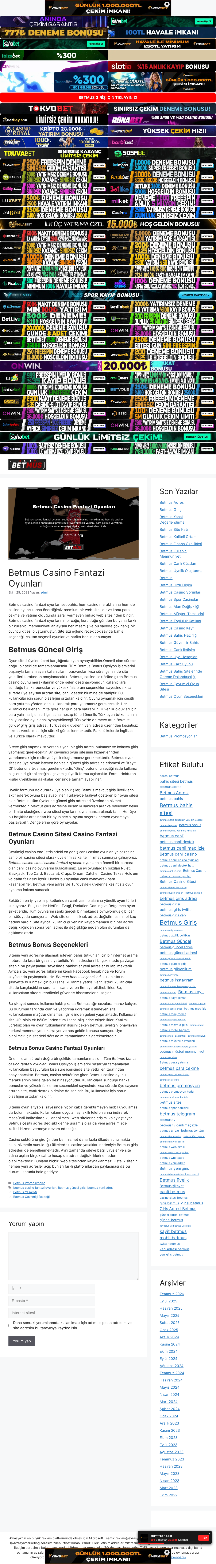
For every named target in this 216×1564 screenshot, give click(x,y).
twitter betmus (170, 1243)
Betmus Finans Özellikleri (181, 544)
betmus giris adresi (178, 898)
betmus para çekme (179, 1068)
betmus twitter (192, 1131)
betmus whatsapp (172, 1157)
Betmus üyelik (174, 1180)
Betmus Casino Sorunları (180, 592)
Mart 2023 (169, 1488)
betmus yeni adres (172, 1163)
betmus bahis (171, 798)
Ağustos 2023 (172, 1452)
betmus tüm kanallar (170, 1136)
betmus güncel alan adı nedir (175, 958)
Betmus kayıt (191, 991)
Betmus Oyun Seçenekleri (181, 696)
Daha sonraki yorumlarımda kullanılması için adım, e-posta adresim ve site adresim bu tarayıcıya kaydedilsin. (72, 1325)
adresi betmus (169, 776)
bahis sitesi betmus (176, 781)
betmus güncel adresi (178, 952)
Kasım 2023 (170, 1430)
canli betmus (172, 1191)
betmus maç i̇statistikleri (173, 1019)
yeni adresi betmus (174, 1249)
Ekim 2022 (168, 1495)
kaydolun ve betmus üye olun (175, 1225)
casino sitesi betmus (174, 1197)
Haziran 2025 (171, 1308)
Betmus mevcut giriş (174, 1024)
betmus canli (172, 836)
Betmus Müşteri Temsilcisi (182, 614)
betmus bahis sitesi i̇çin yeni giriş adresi (181, 820)
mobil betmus (173, 1237)
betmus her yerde (169, 975)
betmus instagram (176, 980)
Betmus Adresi (172, 502)
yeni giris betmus (171, 1254)
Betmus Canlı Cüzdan (178, 563)
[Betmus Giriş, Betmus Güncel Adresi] (27, 464)
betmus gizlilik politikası (175, 935)
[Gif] (108, 224)
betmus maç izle (195, 1008)
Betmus (166, 578)
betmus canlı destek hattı (177, 865)
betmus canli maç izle (182, 848)
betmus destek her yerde (173, 887)
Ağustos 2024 (172, 1366)
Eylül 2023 (168, 1445)
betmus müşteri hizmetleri (177, 1041)
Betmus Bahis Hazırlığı (178, 635)
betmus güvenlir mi (176, 969)
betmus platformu (169, 1079)
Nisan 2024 (169, 1394)
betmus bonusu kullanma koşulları (178, 830)
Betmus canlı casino (178, 854)
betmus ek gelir (193, 892)
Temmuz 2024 (172, 1373)
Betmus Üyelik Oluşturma (181, 571)
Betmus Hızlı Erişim (176, 585)
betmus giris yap (173, 915)
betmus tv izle (169, 1130)
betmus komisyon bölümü (173, 1003)
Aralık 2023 (169, 1423)
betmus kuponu (197, 1003)
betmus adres (170, 787)
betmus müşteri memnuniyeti (182, 1051)
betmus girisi (170, 904)
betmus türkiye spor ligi (172, 1141)
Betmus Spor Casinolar (179, 599)
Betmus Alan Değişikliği (179, 607)
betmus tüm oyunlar (194, 1136)
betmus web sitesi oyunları (174, 1152)
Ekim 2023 (169, 1438)
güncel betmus (171, 1220)
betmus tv (168, 1120)
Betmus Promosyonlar (29, 1183)
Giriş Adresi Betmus (178, 1208)
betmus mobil (197, 1025)
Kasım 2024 (170, 1344)
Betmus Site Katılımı (176, 529)
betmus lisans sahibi (171, 1008)
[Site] (54, 165)
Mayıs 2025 (169, 1315)
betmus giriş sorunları (171, 930)
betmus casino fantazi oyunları (34, 1187)
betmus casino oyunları (175, 876)
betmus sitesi (171, 1102)
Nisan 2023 (169, 1481)
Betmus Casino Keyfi (177, 628)
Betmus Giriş (170, 510)
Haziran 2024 (171, 1380)
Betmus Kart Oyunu (176, 664)
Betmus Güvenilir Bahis (179, 642)
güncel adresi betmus (174, 1214)
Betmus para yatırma (174, 1062)
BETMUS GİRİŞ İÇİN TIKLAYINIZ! (108, 97)
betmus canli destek (177, 841)
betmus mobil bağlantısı (173, 1035)
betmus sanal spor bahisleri (174, 1097)
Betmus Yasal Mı (25, 1192)
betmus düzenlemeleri (171, 892)
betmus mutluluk (196, 1035)
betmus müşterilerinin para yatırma (178, 1046)
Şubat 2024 (170, 1409)
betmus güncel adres (176, 947)
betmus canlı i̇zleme (170, 871)
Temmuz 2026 (172, 1294)
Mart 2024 (169, 1402)
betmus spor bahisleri (174, 1108)
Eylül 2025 (168, 1301)
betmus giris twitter (176, 909)
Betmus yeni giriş (174, 1168)
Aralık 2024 (169, 1337)
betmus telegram (177, 1113)
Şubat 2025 (170, 1323)
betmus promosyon (180, 1085)
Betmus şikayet (172, 1186)
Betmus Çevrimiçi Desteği (31, 1196)
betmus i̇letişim (168, 992)
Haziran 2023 (171, 1466)
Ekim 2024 (169, 1351)
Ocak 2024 (169, 1416)
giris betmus (169, 1203)
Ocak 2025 (169, 1330)
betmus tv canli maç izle (179, 1125)
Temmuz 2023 (172, 1459)
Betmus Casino (194, 871)
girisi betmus (192, 1203)
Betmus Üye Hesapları (178, 657)
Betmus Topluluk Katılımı (180, 621)
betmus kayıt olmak (173, 997)
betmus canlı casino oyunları (179, 860)
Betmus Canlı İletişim (177, 650)
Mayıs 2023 (170, 1473)
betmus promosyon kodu (177, 1091)
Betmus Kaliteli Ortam (178, 537)
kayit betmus (173, 1231)
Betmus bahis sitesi (176, 809)
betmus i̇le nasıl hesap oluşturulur (178, 986)
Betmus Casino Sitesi (178, 881)
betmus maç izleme (173, 1014)
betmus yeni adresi (100, 1187)
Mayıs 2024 (170, 1387)
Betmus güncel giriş (72, 1187)
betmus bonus (190, 825)
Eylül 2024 (168, 1359)
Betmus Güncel (175, 941)
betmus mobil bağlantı (175, 1030)
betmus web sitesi (172, 1147)
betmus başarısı (168, 825)
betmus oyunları (168, 1057)
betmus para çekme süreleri (174, 1074)
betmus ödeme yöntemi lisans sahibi (179, 1174)
